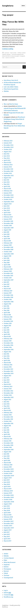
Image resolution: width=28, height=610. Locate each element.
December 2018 (8, 247)
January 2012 (8, 415)
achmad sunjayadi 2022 (17, 54)
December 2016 (8, 295)
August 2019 (7, 230)
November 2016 (8, 297)
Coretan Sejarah (9, 558)
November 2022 (8, 147)
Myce (5, 104)
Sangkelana (7, 6)
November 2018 (8, 249)
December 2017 (8, 273)
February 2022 (8, 164)
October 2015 (8, 323)
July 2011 (6, 428)
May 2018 (6, 262)
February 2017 (8, 291)
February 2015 (8, 338)
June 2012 (6, 404)
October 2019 (8, 225)
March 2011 (7, 436)
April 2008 (7, 512)
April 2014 (7, 360)
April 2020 (7, 212)
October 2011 (7, 421)
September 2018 (9, 254)
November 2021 (8, 171)
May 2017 (6, 286)
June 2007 (7, 534)
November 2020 (9, 197)
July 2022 (6, 154)
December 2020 (8, 195)
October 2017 (8, 278)
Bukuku (6, 556)
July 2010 (6, 454)
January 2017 (8, 293)
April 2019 (7, 238)
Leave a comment (10, 57)
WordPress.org (8, 597)
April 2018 (7, 264)
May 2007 (7, 536)
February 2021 (8, 191)
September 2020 (9, 201)
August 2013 (7, 375)
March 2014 (7, 362)
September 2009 (9, 475)
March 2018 (7, 267)
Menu (23, 5)
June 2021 (6, 182)
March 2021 (7, 188)
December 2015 (8, 321)
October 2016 (8, 299)
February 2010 (8, 465)
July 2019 (6, 232)
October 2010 (8, 447)
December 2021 (8, 169)
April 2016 (7, 312)
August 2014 (7, 351)
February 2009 (8, 491)
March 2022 (7, 162)
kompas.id (12, 56)
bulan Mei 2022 (6, 56)
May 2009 (7, 484)
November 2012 (8, 393)
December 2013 (8, 369)
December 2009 (9, 469)
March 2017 (7, 288)
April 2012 (7, 408)
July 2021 (6, 180)
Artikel (19, 52)
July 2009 (7, 480)
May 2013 (6, 382)
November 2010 (8, 445)
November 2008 (9, 497)
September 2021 (8, 175)
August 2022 (7, 151)
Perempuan (7, 569)
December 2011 (8, 417)
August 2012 (7, 399)
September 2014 (8, 349)
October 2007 (8, 525)
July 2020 (6, 206)
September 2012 (8, 397)
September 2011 (8, 423)
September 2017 (8, 280)
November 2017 (8, 275)
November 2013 (8, 371)
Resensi (6, 571)
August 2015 (7, 325)
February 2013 (8, 386)
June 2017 (6, 284)
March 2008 (7, 515)
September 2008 (9, 502)
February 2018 (8, 269)
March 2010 (7, 462)
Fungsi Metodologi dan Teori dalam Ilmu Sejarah (14, 126)
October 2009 (8, 473)
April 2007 (7, 538)
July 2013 (6, 378)
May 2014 (6, 358)
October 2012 (8, 395)
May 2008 (7, 510)
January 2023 (8, 143)
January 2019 (8, 245)
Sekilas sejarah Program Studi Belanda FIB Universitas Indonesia (15, 108)
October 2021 (8, 173)
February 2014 (8, 365)
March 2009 (7, 488)
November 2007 (9, 523)
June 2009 (7, 482)
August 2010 (7, 451)
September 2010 (9, 449)
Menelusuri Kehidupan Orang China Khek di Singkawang (14, 119)
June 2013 (6, 380)
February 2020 (8, 217)
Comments (8, 595)
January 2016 (8, 319)
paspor (17, 56)
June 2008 (7, 508)
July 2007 (6, 532)
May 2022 (7, 158)
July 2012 (6, 401)
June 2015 (6, 330)
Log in (6, 590)
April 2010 (7, 460)
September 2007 (9, 528)
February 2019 (8, 243)
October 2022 (8, 149)
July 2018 (6, 258)
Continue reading (7, 48)
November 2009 (9, 471)
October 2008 (8, 499)
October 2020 (8, 199)
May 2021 (6, 184)
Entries (7, 592)
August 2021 (7, 177)
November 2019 (8, 223)
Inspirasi (8, 54)
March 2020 (7, 214)
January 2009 (8, 493)
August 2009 (8, 478)
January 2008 (8, 519)
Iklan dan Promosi (9, 562)
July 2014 (6, 354)
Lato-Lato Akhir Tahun (11, 87)
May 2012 (6, 406)
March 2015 (7, 336)
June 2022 (7, 156)
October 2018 (8, 251)
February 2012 (8, 412)
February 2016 (8, 317)
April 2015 (7, 334)
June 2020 (7, 208)
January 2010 (8, 467)
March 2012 (7, 410)
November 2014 (8, 345)
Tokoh (6, 573)
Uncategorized (8, 577)
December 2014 (8, 343)
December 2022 (8, 145)
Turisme (6, 575)
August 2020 (8, 204)
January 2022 (8, 167)
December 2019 (8, 221)
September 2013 (8, 373)
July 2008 (7, 506)
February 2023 (8, 141)
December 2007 (8, 521)
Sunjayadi (22, 56)
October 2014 (8, 347)
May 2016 (6, 310)
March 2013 (7, 384)
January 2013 (8, 388)
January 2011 (7, 441)
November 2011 (8, 419)
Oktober (6, 91)
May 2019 (6, 236)
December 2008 (9, 495)
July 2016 (6, 306)
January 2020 (8, 219)
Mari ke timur (13, 104)
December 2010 (8, 443)
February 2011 (8, 438)
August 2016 (7, 304)
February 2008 (8, 517)
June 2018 (7, 260)
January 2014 (8, 367)
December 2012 (8, 391)
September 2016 (8, 301)
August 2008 (8, 504)
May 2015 (6, 332)
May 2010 (6, 458)
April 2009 (7, 486)
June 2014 (6, 356)
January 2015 (8, 341)
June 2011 (6, 430)
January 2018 (8, 271)
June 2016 (6, 308)
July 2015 (6, 328)
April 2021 (7, 186)
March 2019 (7, 241)
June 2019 (6, 234)
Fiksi (5, 560)
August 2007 (8, 530)
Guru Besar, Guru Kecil (11, 80)
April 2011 (7, 434)
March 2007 (7, 541)
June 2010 (7, 456)
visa (3, 57)
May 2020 (7, 210)
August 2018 (7, 256)
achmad (7, 52)
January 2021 (8, 193)
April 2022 (7, 160)
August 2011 (7, 425)
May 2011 (6, 432)
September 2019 (8, 227)
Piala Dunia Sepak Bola (11, 89)
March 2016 (7, 314)
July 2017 (6, 282)
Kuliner (6, 567)
